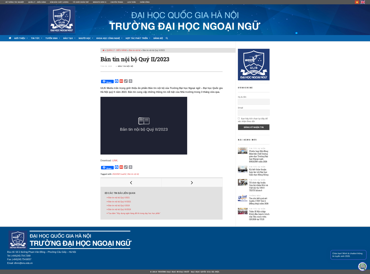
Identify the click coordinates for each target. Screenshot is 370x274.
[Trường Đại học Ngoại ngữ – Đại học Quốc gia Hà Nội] (185, 19)
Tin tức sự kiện (257, 148)
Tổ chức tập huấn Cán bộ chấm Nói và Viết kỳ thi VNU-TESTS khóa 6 (258, 186)
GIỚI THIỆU (19, 38)
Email (240, 107)
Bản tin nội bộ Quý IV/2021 (119, 202)
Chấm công (145, 2)
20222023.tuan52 (119, 174)
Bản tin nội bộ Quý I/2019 (119, 205)
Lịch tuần (131, 2)
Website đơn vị (99, 2)
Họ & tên (242, 97)
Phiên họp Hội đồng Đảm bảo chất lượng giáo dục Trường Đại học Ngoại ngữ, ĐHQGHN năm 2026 (258, 156)
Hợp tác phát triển (137, 38)
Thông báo (255, 195)
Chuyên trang (117, 2)
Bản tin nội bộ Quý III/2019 (119, 209)
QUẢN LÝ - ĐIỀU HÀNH (117, 50)
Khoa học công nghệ (108, 38)
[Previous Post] (131, 182)
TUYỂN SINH (51, 38)
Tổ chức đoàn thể (81, 2)
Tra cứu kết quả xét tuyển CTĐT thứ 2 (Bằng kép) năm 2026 (258, 201)
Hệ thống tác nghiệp (14, 2)
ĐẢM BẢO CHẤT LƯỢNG (59, 2)
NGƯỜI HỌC (85, 38)
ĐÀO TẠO (68, 38)
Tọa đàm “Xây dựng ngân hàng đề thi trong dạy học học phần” (134, 213)
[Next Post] (192, 182)
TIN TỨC (35, 38)
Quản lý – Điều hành (37, 2)
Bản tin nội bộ (134, 50)
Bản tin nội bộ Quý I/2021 (119, 198)
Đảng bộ (158, 38)
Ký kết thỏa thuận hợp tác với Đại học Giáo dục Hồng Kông (258, 172)
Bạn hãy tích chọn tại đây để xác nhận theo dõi (253, 120)
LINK (115, 160)
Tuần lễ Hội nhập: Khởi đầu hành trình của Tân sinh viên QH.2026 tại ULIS (259, 215)
